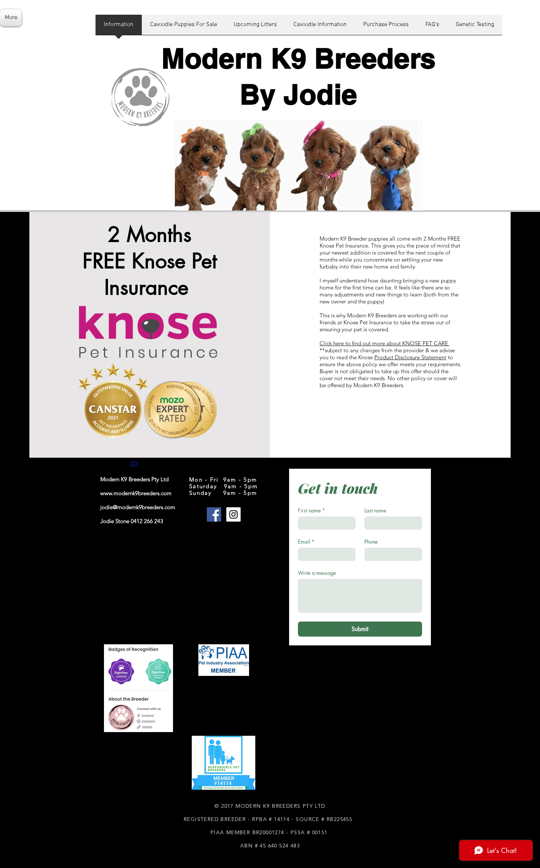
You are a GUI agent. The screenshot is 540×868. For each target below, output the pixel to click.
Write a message (317, 573)
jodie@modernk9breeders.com (137, 507)
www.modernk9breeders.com (136, 493)
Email (306, 542)
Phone (371, 542)
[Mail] (133, 464)
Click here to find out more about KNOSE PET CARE (385, 343)
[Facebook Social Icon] (214, 514)
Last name (375, 510)
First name (311, 510)
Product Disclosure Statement (410, 357)
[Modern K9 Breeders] (233, 514)
